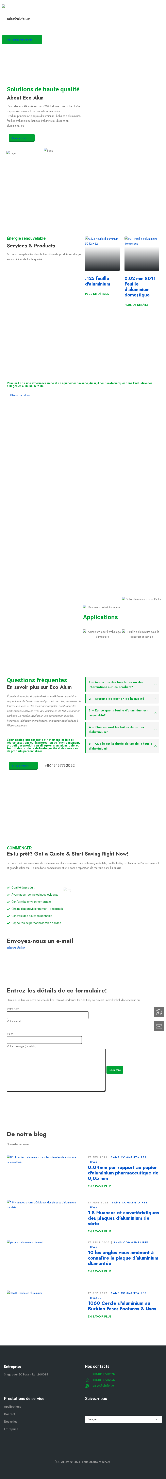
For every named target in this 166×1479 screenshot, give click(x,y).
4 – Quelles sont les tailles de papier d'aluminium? (116, 729)
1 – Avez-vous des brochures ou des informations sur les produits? (116, 684)
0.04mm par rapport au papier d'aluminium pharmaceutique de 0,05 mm (123, 1173)
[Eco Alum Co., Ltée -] (13, 8)
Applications (12, 1406)
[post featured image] (42, 1175)
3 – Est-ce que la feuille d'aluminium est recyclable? (118, 713)
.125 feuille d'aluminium (97, 281)
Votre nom (13, 1009)
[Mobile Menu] (6, 54)
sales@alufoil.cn (16, 948)
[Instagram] (104, 1407)
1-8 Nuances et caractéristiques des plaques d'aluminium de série (123, 1218)
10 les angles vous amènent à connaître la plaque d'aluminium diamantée (123, 1258)
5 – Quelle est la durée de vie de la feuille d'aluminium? (120, 746)
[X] (96, 1407)
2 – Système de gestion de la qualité (116, 698)
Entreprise (11, 1429)
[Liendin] (112, 1407)
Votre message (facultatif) (21, 1046)
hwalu (96, 1162)
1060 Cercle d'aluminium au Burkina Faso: (122, 1305)
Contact (9, 1414)
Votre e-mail (14, 1021)
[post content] (102, 253)
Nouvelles (10, 1421)
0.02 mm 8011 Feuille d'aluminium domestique (140, 286)
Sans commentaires (129, 1157)
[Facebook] (88, 1407)
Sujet (10, 1034)
